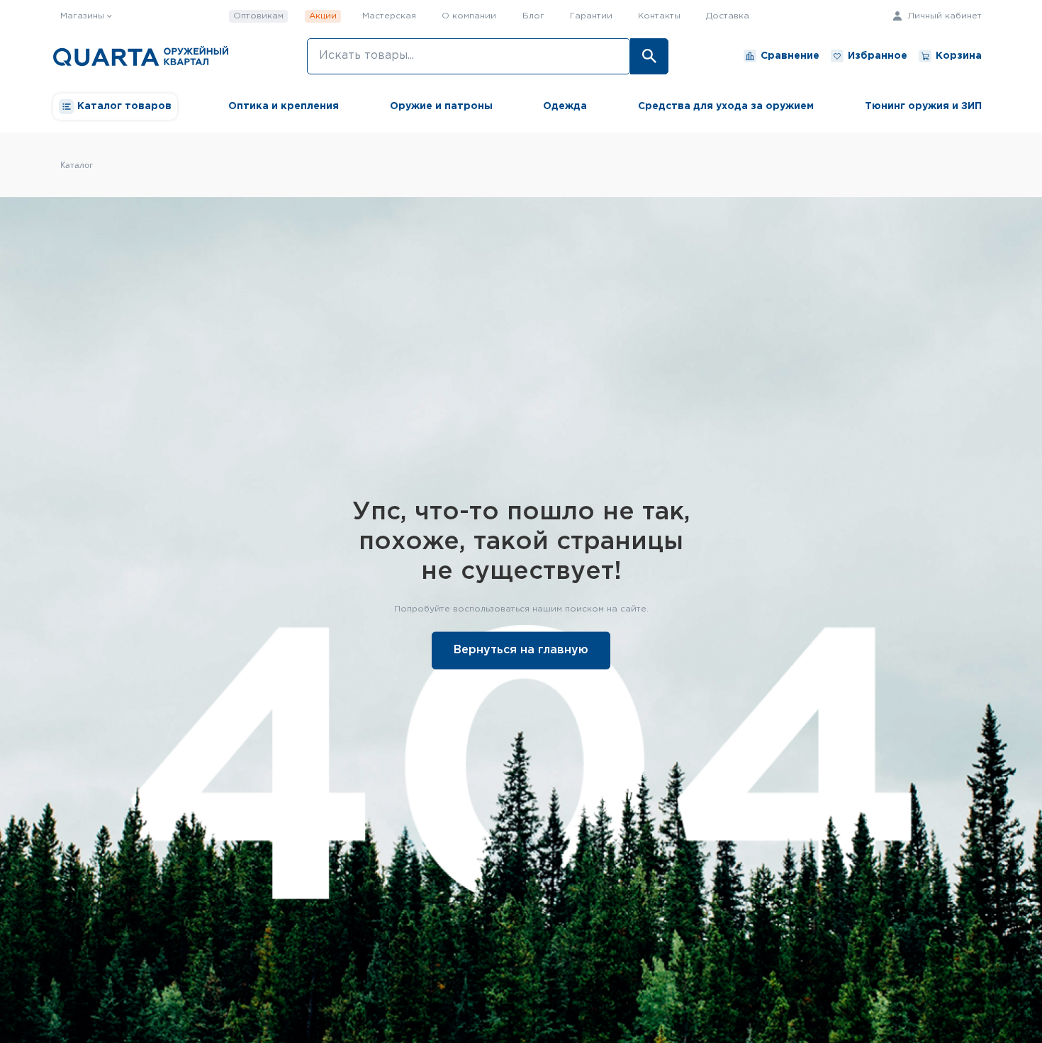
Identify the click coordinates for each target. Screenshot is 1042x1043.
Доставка (727, 16)
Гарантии (591, 16)
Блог (533, 16)
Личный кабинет (943, 16)
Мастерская (389, 16)
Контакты (659, 16)
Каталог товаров (124, 106)
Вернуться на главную (521, 649)
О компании (469, 16)
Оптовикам (258, 16)
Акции (323, 16)
